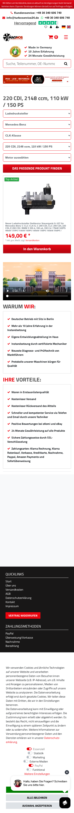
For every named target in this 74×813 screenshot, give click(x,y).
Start (8, 581)
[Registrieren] (57, 27)
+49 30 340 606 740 (57, 17)
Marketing (39, 757)
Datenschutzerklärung (18, 598)
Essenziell (39, 749)
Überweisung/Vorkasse (19, 637)
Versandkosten (32, 240)
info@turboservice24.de (23, 17)
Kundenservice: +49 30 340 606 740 (38, 12)
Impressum (12, 606)
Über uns (11, 585)
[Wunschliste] (46, 27)
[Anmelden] (51, 27)
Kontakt (10, 602)
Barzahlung (12, 646)
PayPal (9, 633)
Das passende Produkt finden (37, 168)
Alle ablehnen (37, 797)
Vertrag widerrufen (22, 615)
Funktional (39, 770)
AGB (8, 594)
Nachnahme (13, 642)
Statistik (39, 753)
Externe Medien (39, 761)
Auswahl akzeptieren (37, 806)
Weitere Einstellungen (37, 774)
